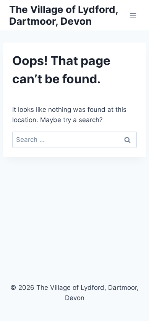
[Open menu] (133, 15)
